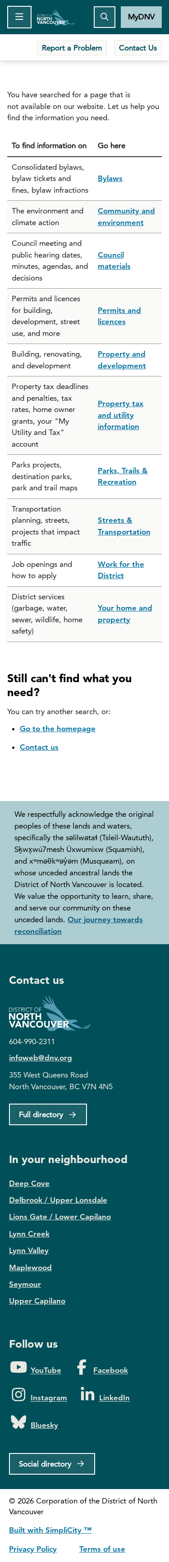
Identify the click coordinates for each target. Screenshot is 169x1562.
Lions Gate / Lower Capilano (60, 1216)
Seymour (25, 1284)
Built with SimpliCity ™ (50, 1530)
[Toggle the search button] (104, 17)
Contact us (39, 747)
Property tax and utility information (120, 415)
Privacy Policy (33, 1548)
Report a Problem (72, 47)
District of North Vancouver (54, 1013)
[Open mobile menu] (19, 17)
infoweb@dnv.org (40, 1057)
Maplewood (30, 1267)
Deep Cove (29, 1183)
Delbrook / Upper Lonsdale (58, 1199)
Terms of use (102, 1548)
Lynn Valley (29, 1250)
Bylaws (110, 178)
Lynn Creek (29, 1233)
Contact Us (138, 47)
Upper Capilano (37, 1300)
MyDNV (141, 16)
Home (56, 17)
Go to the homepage (58, 728)
